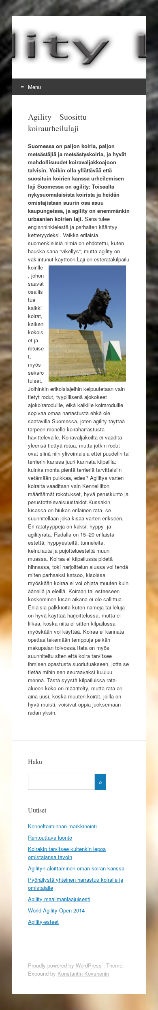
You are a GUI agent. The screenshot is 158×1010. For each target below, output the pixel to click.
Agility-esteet (43, 921)
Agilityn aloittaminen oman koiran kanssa (76, 868)
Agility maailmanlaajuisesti (59, 899)
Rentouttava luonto (50, 837)
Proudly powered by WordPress (65, 965)
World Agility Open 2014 (56, 910)
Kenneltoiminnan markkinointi (62, 826)
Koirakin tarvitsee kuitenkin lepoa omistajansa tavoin (67, 853)
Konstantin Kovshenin (83, 973)
